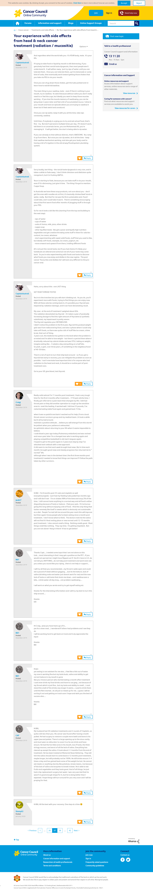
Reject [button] (139, 3)
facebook (122, 860)
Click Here (77, 3)
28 (60, 830)
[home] (17, 23)
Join (96, 12)
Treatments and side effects (42, 30)
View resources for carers (125, 108)
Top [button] (17, 839)
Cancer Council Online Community (28, 853)
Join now (89, 855)
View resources (129, 93)
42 (70, 830)
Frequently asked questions (97, 862)
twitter (128, 860)
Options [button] (82, 46)
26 (50, 830)
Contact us (124, 855)
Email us (113, 64)
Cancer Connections (15, 30)
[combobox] (123, 23)
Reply (88, 158)
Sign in (109, 12)
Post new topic (117, 36)
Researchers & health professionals (57, 862)
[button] (124, 3)
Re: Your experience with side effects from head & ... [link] (77, 30)
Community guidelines (95, 865)
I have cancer (23, 30)
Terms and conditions (52, 865)
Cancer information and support (56, 858)
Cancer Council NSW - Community (30, 13)
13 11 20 (114, 56)
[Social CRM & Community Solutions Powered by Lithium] (133, 840)
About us (47, 855)
